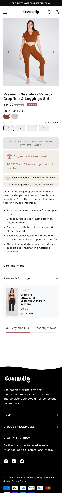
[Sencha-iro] (6, 116)
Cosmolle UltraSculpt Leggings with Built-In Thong (33, 299)
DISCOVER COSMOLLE (19, 426)
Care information (14, 265)
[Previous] (8, 52)
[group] (31, 3)
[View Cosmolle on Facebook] (21, 461)
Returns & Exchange (16, 278)
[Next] (53, 52)
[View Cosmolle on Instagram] (6, 461)
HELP (7, 414)
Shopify (41, 477)
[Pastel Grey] (14, 116)
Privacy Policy (19, 481)
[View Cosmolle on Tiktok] (14, 461)
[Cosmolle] (31, 12)
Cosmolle (17, 477)
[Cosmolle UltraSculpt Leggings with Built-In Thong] (12, 302)
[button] (49, 12)
